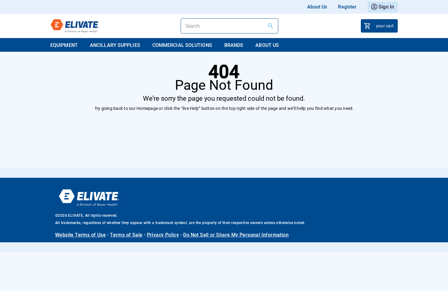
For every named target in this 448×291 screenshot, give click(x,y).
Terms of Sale (126, 235)
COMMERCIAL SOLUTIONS (182, 45)
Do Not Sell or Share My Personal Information (236, 235)
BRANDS (234, 45)
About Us (317, 7)
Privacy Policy (163, 235)
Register (347, 7)
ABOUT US (267, 45)
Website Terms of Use (80, 235)
